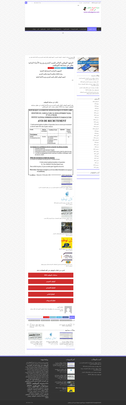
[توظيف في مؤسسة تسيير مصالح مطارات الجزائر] (66, 227)
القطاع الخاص (51, 294)
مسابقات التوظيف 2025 (46, 320)
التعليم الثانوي (66, 29)
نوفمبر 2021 (96, 151)
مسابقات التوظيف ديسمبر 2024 (34, 320)
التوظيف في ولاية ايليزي (38, 370)
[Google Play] (34, 3)
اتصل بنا (80, 2)
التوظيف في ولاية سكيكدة (34, 375)
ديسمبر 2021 (96, 149)
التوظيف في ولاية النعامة (33, 369)
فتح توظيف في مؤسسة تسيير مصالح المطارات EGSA (65, 324)
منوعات (34, 29)
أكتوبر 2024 (96, 124)
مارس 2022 (96, 144)
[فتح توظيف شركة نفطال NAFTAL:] (66, 242)
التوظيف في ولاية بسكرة (43, 372)
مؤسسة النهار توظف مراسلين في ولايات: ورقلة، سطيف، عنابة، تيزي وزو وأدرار (37, 325)
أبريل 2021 (96, 158)
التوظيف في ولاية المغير (41, 369)
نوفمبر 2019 (96, 167)
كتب (38, 29)
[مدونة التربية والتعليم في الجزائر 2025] (91, 10)
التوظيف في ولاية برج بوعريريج (33, 371)
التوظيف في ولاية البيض (30, 363)
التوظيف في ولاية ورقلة (33, 378)
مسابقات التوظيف (92, 29)
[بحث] (26, 3)
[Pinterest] (36, 3)
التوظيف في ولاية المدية (37, 367)
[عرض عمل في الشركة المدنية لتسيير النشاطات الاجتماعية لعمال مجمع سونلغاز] (66, 258)
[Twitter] (37, 3)
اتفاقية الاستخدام (86, 2)
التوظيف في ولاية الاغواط (36, 362)
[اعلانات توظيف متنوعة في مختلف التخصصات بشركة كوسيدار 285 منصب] (66, 212)
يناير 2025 (97, 117)
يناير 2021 (97, 162)
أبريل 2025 (96, 110)
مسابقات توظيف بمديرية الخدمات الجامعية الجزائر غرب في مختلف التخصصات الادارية (55, 187)
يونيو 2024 (96, 133)
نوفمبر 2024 (96, 122)
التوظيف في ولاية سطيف (43, 375)
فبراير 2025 (96, 115)
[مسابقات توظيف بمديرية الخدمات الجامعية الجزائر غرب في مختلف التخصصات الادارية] (66, 181)
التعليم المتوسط (75, 29)
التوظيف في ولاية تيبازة (41, 374)
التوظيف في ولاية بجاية (43, 371)
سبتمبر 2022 (96, 137)
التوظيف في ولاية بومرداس (33, 372)
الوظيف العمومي (58, 57)
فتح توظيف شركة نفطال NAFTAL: (65, 249)
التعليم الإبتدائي (83, 29)
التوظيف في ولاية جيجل (31, 374)
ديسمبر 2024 (96, 119)
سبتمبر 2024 (96, 126)
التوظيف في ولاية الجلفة (43, 366)
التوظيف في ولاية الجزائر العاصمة (65, 320)
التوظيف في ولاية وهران (43, 379)
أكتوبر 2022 (96, 135)
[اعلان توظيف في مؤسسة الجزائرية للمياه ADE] (66, 196)
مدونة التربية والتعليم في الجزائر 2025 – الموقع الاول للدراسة (98, 28)
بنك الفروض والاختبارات (56, 29)
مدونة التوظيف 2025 (55, 320)
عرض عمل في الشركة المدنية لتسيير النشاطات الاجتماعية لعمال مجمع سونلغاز (56, 264)
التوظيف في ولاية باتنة (30, 370)
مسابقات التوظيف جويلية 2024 (41, 393)
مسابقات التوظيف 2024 (50, 275)
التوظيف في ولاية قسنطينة (30, 376)
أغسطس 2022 (96, 140)
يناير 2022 (97, 146)
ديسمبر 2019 (96, 165)
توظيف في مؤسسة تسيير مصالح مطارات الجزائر (62, 233)
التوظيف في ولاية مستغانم (43, 378)
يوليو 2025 (96, 103)
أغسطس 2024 (96, 128)
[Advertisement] (52, 15)
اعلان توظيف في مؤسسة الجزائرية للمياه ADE (63, 202)
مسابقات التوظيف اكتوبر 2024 (40, 388)
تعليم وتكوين (43, 29)
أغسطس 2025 (96, 101)
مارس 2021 (96, 160)
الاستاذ (48, 29)
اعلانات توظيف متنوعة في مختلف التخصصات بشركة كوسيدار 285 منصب (58, 218)
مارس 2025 (96, 112)
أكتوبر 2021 (96, 153)
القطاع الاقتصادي (50, 288)
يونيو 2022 (96, 142)
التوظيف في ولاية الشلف (33, 366)
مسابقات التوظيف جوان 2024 (34, 391)
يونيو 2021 (96, 156)
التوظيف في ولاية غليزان (40, 376)
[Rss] (40, 3)
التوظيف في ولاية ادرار (44, 362)
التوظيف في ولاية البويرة (38, 363)
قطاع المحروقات (50, 300)
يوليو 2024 (96, 131)
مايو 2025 (97, 108)
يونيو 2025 (96, 106)
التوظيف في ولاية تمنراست (37, 373)
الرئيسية (72, 57)
